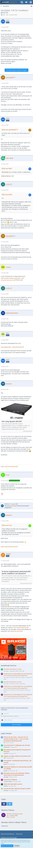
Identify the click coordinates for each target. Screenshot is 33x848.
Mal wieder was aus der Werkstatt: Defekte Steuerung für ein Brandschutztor (16, 774)
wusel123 (6, 753)
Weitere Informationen (7, 846)
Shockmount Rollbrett (10, 779)
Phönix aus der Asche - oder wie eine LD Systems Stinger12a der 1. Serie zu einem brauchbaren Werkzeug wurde (16, 739)
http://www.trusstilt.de (20, 627)
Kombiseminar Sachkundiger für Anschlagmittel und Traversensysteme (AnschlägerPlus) (18, 674)
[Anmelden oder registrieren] (26, 2)
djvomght (6, 777)
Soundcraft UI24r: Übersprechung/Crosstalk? (17, 788)
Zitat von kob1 (7, 168)
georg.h (5, 770)
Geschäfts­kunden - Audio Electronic (11, 347)
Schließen (17, 846)
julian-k (5, 764)
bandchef (6, 790)
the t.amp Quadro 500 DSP (12, 421)
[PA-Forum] (10, 2)
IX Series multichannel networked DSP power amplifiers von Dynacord (16, 573)
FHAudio (6, 786)
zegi (8, 815)
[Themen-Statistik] (31, 6)
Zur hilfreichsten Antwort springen (16, 70)
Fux (4, 742)
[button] (30, 2)
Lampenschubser (8, 781)
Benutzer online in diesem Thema (13, 822)
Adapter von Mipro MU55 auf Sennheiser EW (17, 756)
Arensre (7, 504)
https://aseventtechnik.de (8, 466)
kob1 (4, 15)
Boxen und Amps (11, 817)
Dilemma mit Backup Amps (15, 814)
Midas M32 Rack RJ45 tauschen (13, 784)
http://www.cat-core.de (14, 631)
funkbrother (7, 747)
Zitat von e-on (7, 525)
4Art (5, 758)
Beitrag (13, 506)
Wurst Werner (6, 176)
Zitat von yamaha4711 (10, 130)
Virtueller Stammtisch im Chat (12, 669)
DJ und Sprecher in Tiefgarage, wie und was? (17, 745)
